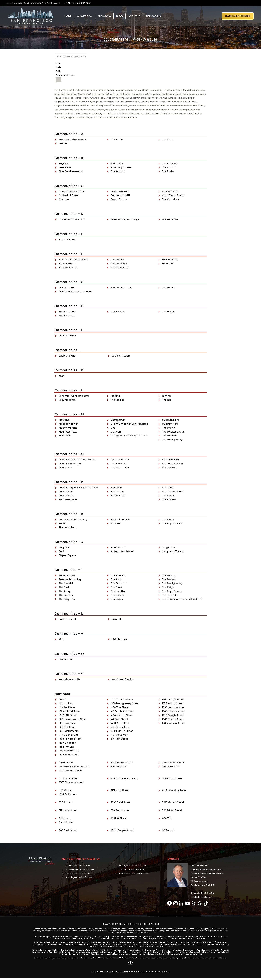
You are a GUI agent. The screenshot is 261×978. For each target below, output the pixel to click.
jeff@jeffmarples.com (202, 896)
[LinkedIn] (181, 903)
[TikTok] (205, 903)
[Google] (199, 903)
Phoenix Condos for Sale (78, 865)
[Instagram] (175, 903)
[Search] (58, 79)
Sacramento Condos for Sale (133, 873)
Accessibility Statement (147, 923)
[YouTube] (187, 903)
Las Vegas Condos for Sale (132, 865)
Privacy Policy (110, 923)
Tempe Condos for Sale (78, 873)
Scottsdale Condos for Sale (80, 869)
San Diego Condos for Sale (79, 877)
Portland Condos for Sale (131, 869)
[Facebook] (169, 903)
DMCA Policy (126, 923)
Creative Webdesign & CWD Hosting (157, 972)
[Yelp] (193, 903)
